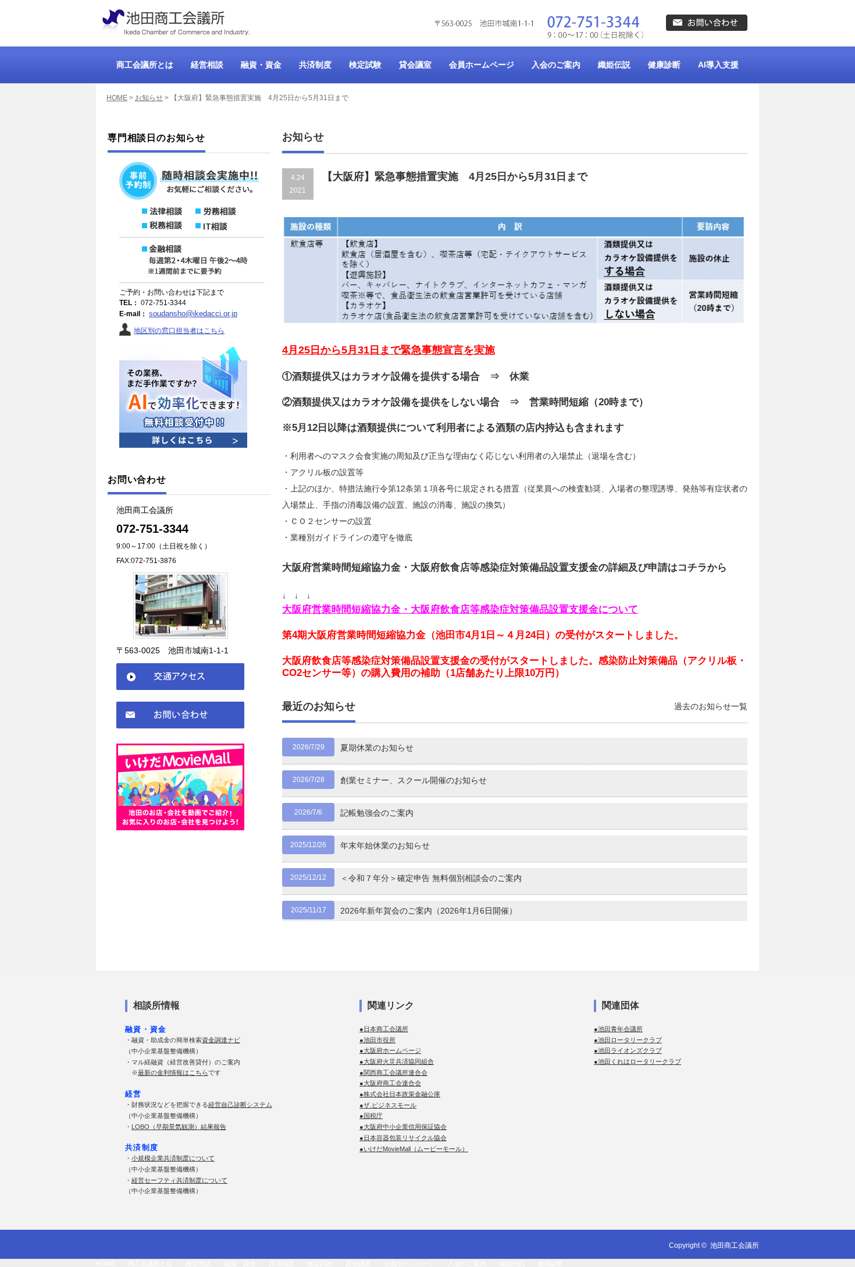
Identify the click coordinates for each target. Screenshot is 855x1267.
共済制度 (315, 64)
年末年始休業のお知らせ (385, 845)
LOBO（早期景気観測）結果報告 (178, 1126)
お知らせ (149, 98)
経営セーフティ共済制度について (179, 1180)
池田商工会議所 (734, 1245)
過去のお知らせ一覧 (710, 706)
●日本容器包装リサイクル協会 (403, 1137)
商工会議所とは (144, 64)
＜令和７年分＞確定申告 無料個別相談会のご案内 (431, 878)
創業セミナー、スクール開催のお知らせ (413, 780)
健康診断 (664, 64)
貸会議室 (415, 64)
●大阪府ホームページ (390, 1050)
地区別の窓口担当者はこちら (179, 331)
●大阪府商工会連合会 (390, 1083)
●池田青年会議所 (618, 1028)
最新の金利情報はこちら (173, 1072)
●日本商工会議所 (383, 1028)
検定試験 (365, 64)
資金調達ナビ (221, 1039)
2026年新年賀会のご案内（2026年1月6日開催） (428, 910)
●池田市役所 (377, 1039)
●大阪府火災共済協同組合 (396, 1061)
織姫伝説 (614, 64)
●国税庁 (371, 1115)
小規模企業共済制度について (173, 1158)
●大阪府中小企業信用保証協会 (403, 1126)
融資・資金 (261, 64)
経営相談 (207, 64)
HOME (116, 98)
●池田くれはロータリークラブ (637, 1061)
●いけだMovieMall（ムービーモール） (413, 1148)
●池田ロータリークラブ (628, 1039)
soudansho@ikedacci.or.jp (193, 313)
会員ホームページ (481, 64)
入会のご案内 (556, 64)
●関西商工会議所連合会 (393, 1072)
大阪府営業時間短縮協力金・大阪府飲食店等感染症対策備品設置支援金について (460, 609)
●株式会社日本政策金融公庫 (399, 1094)
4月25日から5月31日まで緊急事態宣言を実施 (388, 350)
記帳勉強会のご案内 (377, 812)
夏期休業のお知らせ (377, 747)
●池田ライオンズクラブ (628, 1050)
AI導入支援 (718, 64)
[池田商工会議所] (174, 22)
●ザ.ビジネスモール (387, 1105)
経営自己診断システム (240, 1104)
